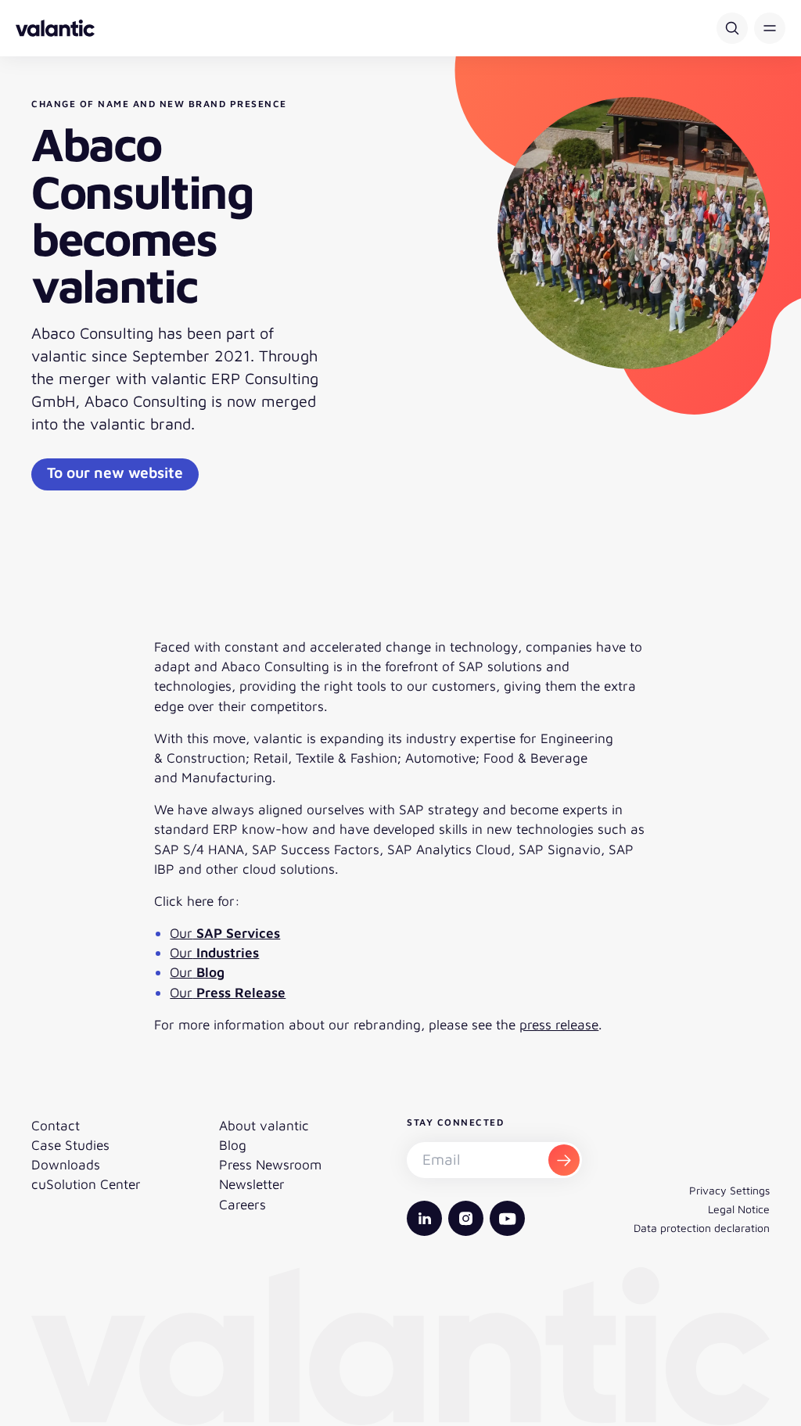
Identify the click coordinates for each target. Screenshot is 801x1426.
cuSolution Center (86, 1184)
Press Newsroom (270, 1164)
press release (558, 1024)
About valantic (264, 1125)
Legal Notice (739, 1209)
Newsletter (252, 1184)
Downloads (65, 1164)
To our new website (115, 472)
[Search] (732, 28)
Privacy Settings (729, 1190)
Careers (242, 1204)
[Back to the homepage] (55, 28)
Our (225, 933)
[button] (769, 28)
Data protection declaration (702, 1227)
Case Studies (70, 1145)
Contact (55, 1125)
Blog (232, 1145)
